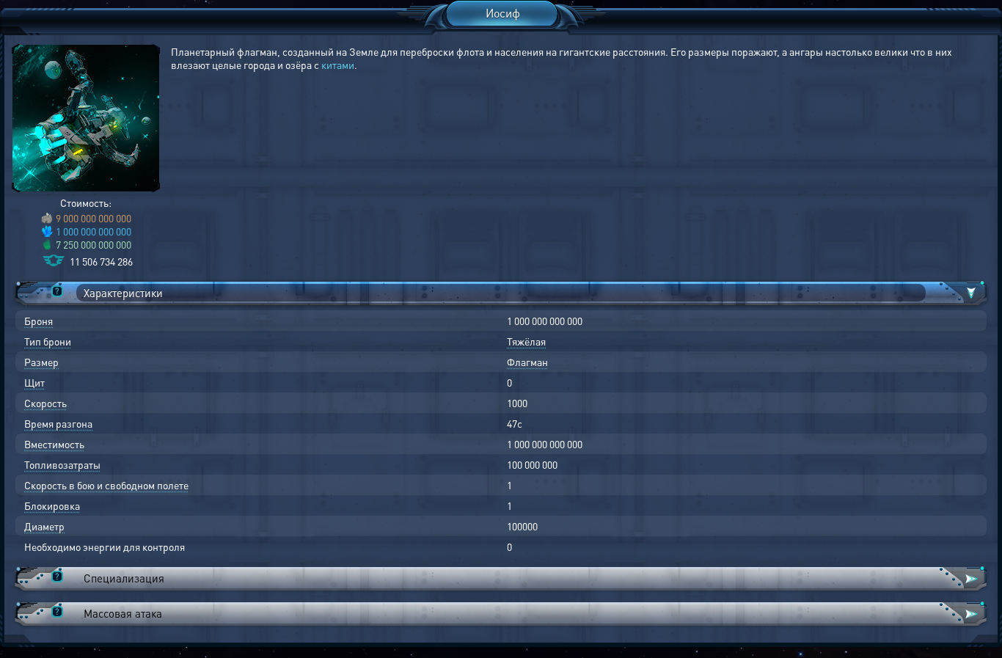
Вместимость (54, 443)
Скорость (45, 402)
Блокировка (52, 505)
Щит (34, 382)
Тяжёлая (526, 341)
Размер (41, 361)
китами (337, 64)
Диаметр (44, 526)
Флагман (527, 361)
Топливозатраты (62, 464)
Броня (38, 320)
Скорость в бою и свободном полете (106, 484)
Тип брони (47, 341)
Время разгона (58, 423)
